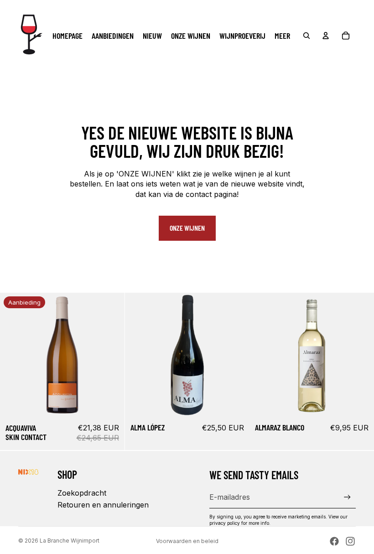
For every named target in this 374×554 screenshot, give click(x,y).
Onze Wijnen (187, 227)
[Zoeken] (306, 36)
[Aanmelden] (347, 497)
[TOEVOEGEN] (110, 403)
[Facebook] (334, 541)
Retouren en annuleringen (103, 504)
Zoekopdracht (81, 492)
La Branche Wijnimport (69, 540)
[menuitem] (282, 36)
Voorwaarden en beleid (187, 541)
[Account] (326, 36)
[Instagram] (350, 541)
